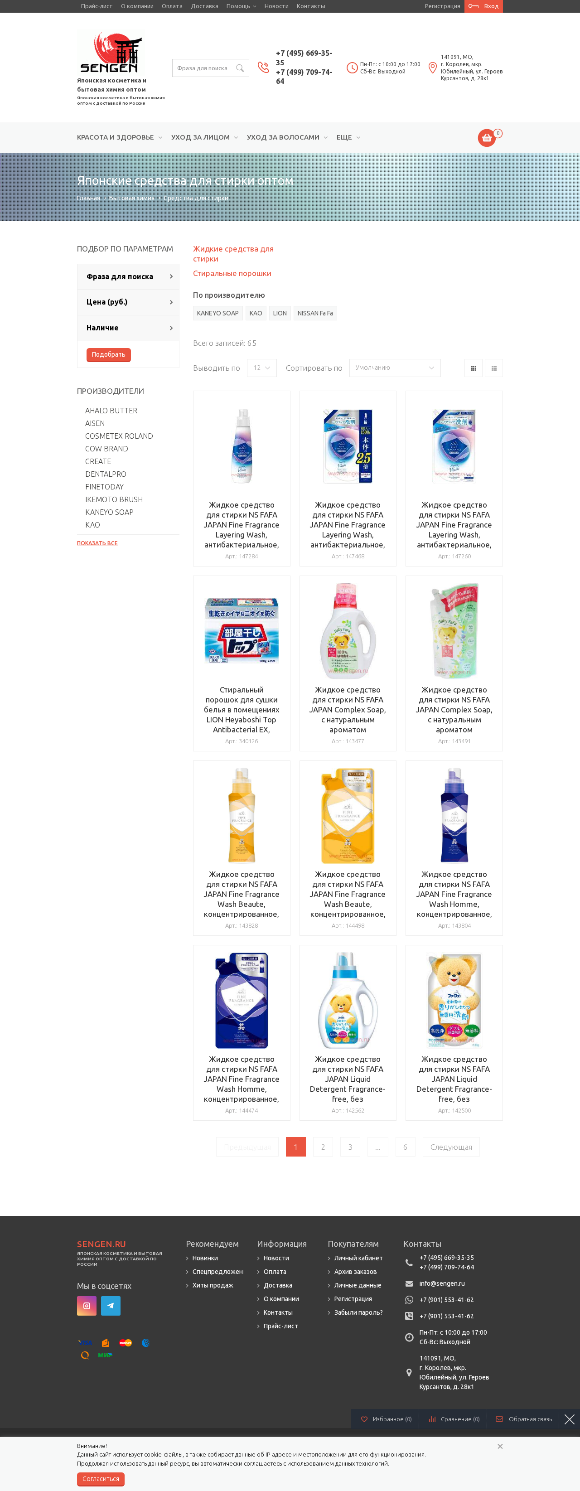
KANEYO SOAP (109, 512)
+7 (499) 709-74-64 (447, 1267)
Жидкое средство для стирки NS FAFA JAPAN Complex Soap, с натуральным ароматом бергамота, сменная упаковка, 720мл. (454, 719)
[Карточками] (473, 368)
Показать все (97, 543)
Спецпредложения (221, 1271)
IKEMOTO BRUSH (114, 499)
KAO (92, 525)
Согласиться (100, 1478)
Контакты (311, 6)
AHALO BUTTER (111, 411)
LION (280, 313)
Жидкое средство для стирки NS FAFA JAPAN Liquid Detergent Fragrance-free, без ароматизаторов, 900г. (454, 1089)
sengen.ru (101, 1244)
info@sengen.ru (442, 1283)
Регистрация (442, 6)
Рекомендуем (212, 1243)
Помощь (238, 6)
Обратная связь (530, 1419)
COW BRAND (106, 449)
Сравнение (460, 1419)
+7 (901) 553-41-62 (447, 1299)
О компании (137, 6)
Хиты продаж (213, 1285)
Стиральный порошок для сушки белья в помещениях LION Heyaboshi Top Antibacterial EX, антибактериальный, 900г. (242, 719)
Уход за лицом (200, 137)
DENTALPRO (105, 474)
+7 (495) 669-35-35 (447, 1257)
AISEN (95, 423)
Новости (277, 6)
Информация (282, 1243)
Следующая (451, 1146)
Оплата (172, 6)
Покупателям (353, 1243)
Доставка (204, 6)
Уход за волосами (283, 137)
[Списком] (494, 368)
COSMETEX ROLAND (119, 436)
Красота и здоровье (115, 137)
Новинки (205, 1258)
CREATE (98, 461)
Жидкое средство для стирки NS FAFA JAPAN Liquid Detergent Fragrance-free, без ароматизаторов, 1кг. (348, 1089)
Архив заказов (355, 1271)
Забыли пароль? (358, 1312)
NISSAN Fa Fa (315, 313)
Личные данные (358, 1285)
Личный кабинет (358, 1258)
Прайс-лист (97, 6)
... (378, 1146)
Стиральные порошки (232, 273)
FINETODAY (104, 487)
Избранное (392, 1419)
